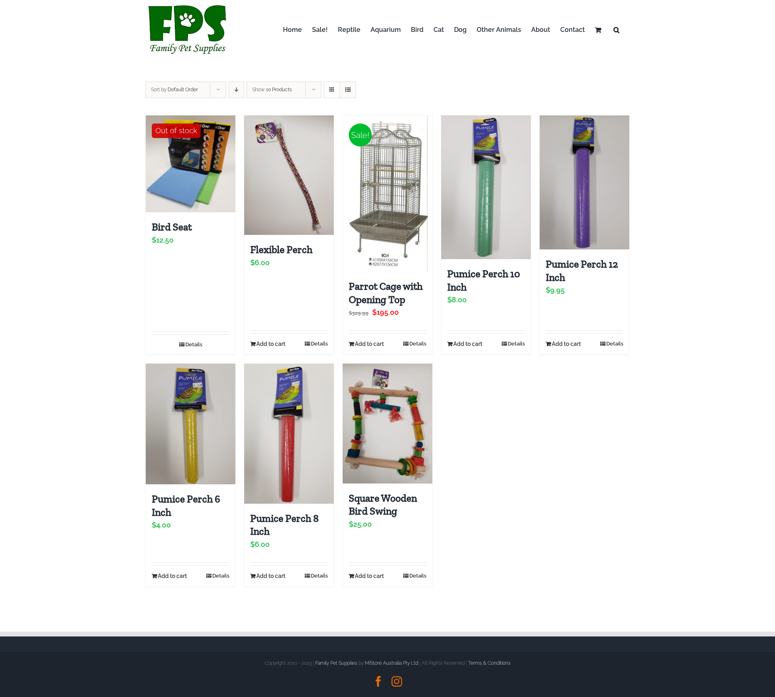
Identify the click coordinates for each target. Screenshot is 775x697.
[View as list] (348, 90)
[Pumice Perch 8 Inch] (289, 433)
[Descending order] (236, 90)
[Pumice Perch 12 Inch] (584, 182)
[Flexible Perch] (289, 175)
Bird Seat (172, 227)
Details (193, 344)
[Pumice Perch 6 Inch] (190, 424)
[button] (617, 29)
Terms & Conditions (489, 663)
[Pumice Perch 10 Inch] (486, 187)
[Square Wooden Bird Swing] (387, 423)
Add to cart (270, 344)
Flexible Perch (281, 249)
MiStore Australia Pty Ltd (391, 663)
